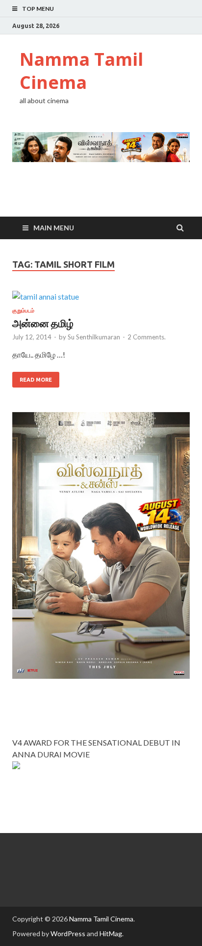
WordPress (67, 933)
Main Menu (53, 227)
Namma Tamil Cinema (81, 70)
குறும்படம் (23, 310)
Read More (36, 380)
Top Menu (38, 8)
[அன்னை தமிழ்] (101, 299)
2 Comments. (146, 337)
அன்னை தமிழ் (43, 323)
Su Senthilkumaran (94, 337)
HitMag (111, 933)
